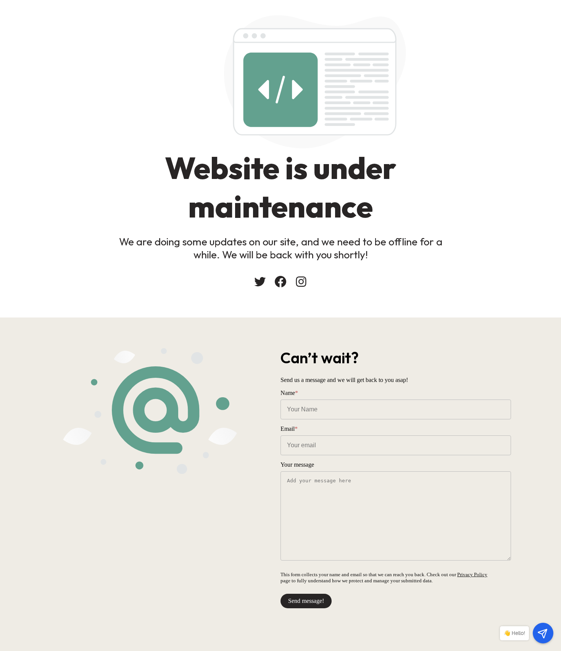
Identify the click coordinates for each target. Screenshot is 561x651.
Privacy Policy (472, 574)
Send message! (306, 601)
